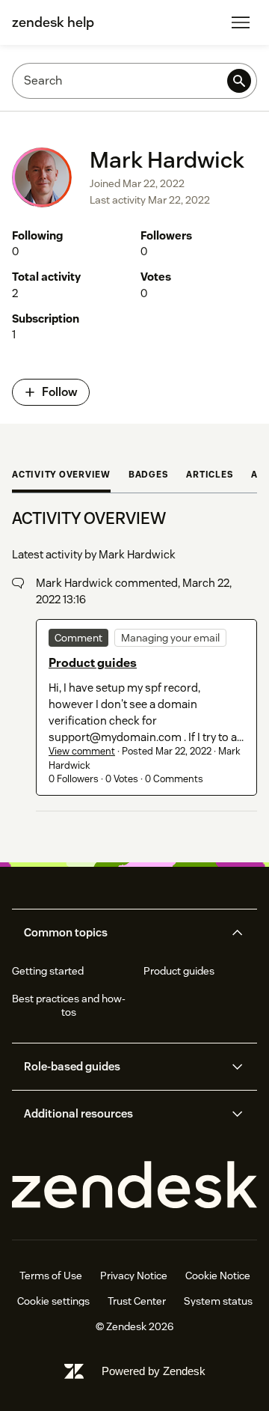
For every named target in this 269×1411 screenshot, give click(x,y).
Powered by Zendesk (153, 1371)
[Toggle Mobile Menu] (240, 22)
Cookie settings (53, 1301)
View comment (82, 751)
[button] (122, 932)
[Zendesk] (134, 1185)
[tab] (61, 476)
